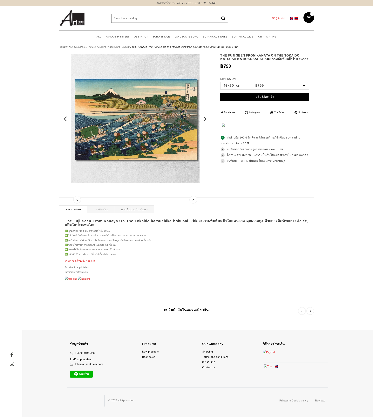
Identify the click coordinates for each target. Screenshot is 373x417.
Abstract (141, 36)
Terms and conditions (215, 356)
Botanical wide (243, 36)
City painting (267, 36)
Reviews (320, 400)
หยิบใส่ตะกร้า (265, 96)
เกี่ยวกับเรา (208, 362)
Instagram (254, 112)
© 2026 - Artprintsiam (121, 400)
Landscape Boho (186, 36)
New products (150, 351)
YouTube (279, 112)
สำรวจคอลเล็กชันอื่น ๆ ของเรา (80, 260)
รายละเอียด (73, 209)
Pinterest (303, 112)
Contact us (209, 367)
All (99, 36)
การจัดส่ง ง (100, 209)
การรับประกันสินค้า (134, 209)
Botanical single (215, 36)
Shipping (207, 351)
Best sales (148, 356)
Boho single (161, 36)
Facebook (229, 112)
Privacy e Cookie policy (293, 400)
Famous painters (118, 36)
